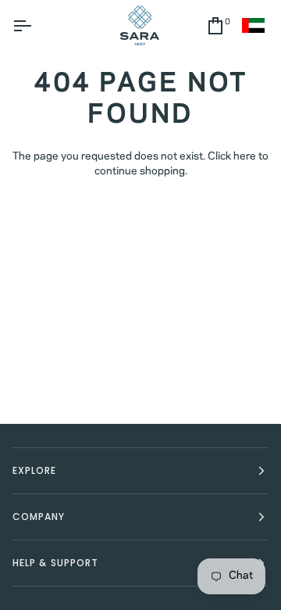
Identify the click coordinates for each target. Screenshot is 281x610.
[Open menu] (35, 25)
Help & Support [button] (55, 562)
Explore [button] (34, 470)
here (244, 157)
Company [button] (39, 516)
